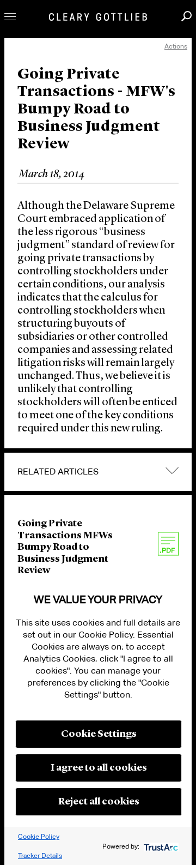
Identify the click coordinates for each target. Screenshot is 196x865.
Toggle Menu (10, 16)
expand (172, 470)
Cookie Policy (38, 836)
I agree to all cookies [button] (99, 768)
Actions (175, 46)
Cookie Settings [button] (99, 734)
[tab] (98, 472)
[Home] (98, 17)
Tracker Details (40, 855)
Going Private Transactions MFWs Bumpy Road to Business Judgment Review (65, 547)
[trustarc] (159, 846)
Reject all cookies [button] (98, 802)
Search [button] (186, 16)
